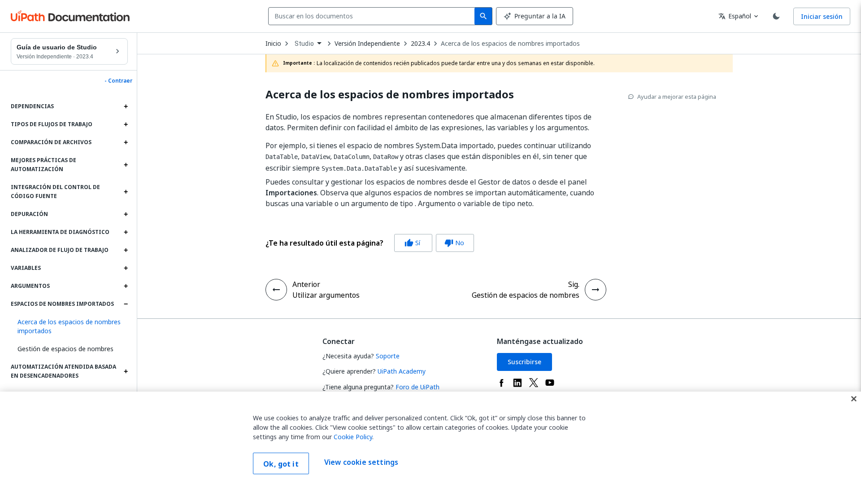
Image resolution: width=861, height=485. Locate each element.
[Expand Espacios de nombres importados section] (125, 304)
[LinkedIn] (517, 382)
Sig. (573, 284)
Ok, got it (281, 464)
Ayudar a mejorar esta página (676, 96)
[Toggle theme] (776, 16)
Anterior (306, 284)
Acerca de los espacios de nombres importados (510, 43)
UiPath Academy (402, 371)
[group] (369, 243)
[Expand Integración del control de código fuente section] (125, 192)
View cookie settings (361, 462)
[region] (430, 438)
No (454, 242)
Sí (412, 242)
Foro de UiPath (417, 387)
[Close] (854, 398)
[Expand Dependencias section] (125, 106)
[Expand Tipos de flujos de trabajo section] (125, 124)
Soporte (388, 356)
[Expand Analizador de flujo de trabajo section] (125, 250)
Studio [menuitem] (304, 43)
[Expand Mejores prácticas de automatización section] (125, 165)
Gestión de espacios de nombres (65, 348)
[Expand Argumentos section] (125, 286)
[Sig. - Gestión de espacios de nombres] (595, 289)
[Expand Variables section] (125, 268)
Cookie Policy (353, 436)
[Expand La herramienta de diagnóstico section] (125, 232)
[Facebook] (501, 382)
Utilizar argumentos (326, 295)
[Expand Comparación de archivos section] (125, 142)
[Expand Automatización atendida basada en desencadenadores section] (125, 371)
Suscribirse (524, 361)
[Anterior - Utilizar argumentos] (276, 289)
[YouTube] (549, 382)
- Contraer (118, 81)
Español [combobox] (734, 16)
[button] (69, 326)
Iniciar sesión (822, 16)
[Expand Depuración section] (125, 214)
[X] (533, 382)
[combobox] (373, 16)
